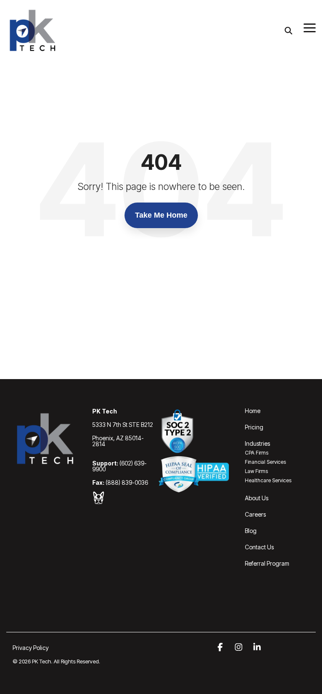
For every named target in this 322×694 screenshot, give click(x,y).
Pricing (254, 427)
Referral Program (267, 563)
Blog (251, 530)
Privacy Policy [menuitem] (31, 647)
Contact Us (259, 547)
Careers (255, 514)
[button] (310, 27)
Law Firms (256, 471)
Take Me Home (161, 215)
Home (252, 410)
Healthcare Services (268, 480)
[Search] (288, 30)
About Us (256, 498)
